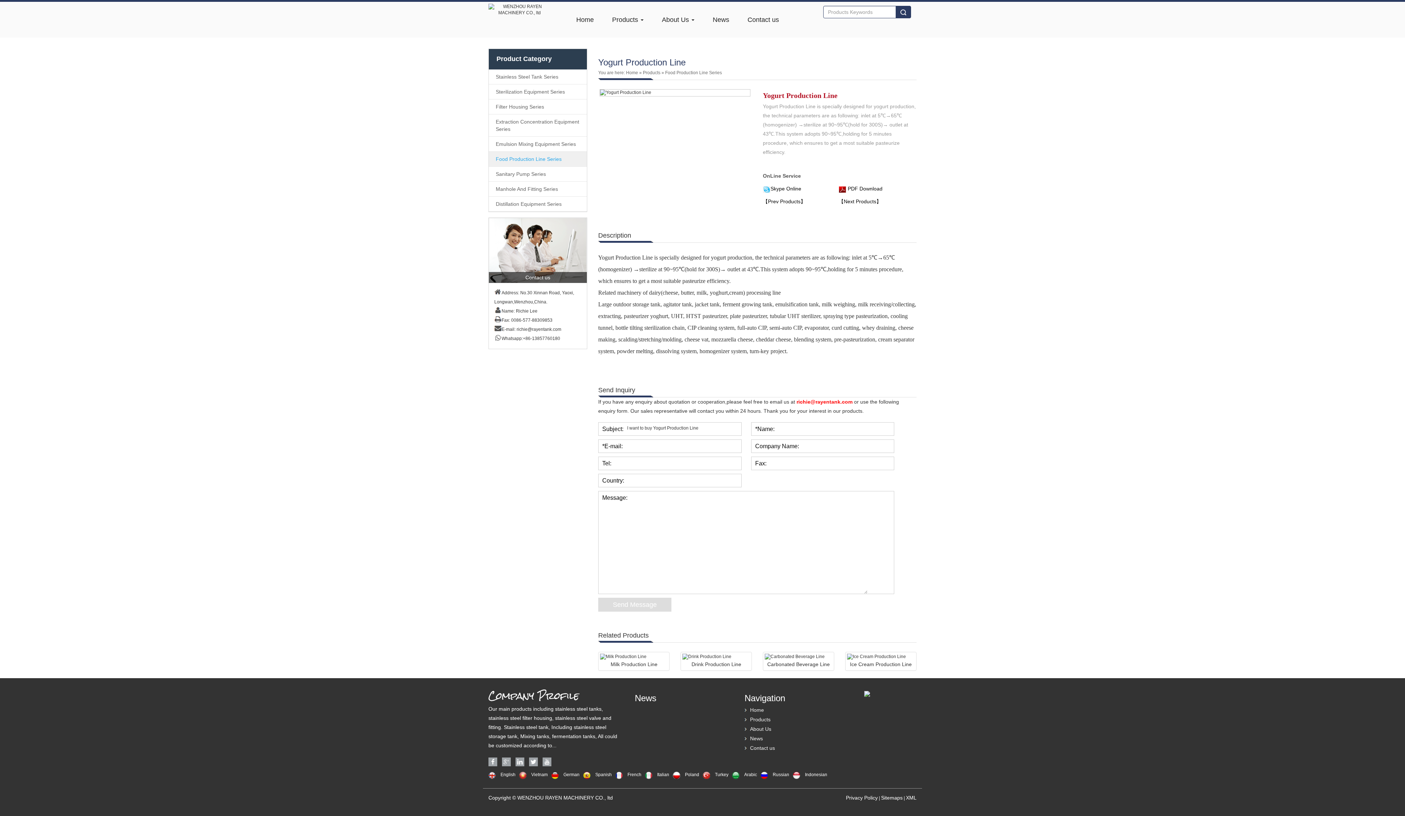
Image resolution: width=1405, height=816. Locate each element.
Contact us (763, 19)
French (634, 774)
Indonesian (816, 774)
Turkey (721, 774)
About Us (676, 19)
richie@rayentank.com (539, 329)
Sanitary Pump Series (521, 174)
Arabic (750, 774)
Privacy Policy (862, 798)
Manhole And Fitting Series (527, 189)
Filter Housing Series (520, 107)
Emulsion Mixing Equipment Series (536, 144)
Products (626, 19)
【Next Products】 (860, 201)
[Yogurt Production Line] (675, 92)
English (508, 774)
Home (585, 19)
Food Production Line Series (529, 159)
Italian (663, 774)
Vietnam (539, 774)
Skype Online (786, 189)
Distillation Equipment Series (529, 204)
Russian (781, 774)
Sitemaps (892, 798)
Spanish (603, 774)
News (721, 19)
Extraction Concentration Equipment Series (537, 125)
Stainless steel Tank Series (527, 77)
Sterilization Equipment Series (530, 92)
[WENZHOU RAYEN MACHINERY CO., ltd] (519, 4)
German (571, 774)
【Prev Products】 (784, 201)
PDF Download (864, 189)
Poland (692, 774)
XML (911, 798)
